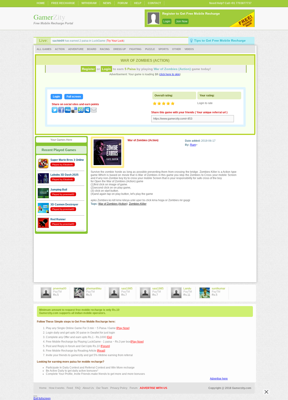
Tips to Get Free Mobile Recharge (220, 40)
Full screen (74, 96)
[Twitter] (55, 112)
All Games (44, 49)
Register (88, 69)
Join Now (181, 21)
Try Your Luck (115, 40)
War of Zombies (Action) (113, 203)
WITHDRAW (89, 3)
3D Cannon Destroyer (64, 204)
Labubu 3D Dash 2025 (64, 174)
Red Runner (58, 219)
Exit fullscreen (42, 398)
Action (60, 49)
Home (43, 388)
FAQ (77, 388)
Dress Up (119, 49)
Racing (105, 49)
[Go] (109, 337)
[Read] (101, 350)
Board (91, 49)
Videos (189, 49)
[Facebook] (61, 112)
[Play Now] (122, 328)
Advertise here (219, 378)
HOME (41, 3)
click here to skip (170, 74)
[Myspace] (87, 112)
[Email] (94, 112)
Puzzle (150, 49)
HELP (137, 3)
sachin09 (58, 40)
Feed (70, 388)
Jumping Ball (58, 189)
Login (166, 21)
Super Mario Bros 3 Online (67, 159)
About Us (88, 388)
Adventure (75, 49)
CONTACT (154, 3)
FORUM (123, 3)
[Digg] (68, 112)
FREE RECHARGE (63, 3)
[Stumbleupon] (81, 112)
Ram (193, 144)
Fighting (135, 49)
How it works (56, 388)
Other (176, 49)
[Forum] (105, 346)
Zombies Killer (137, 203)
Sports (163, 49)
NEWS (107, 3)
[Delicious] (74, 112)
